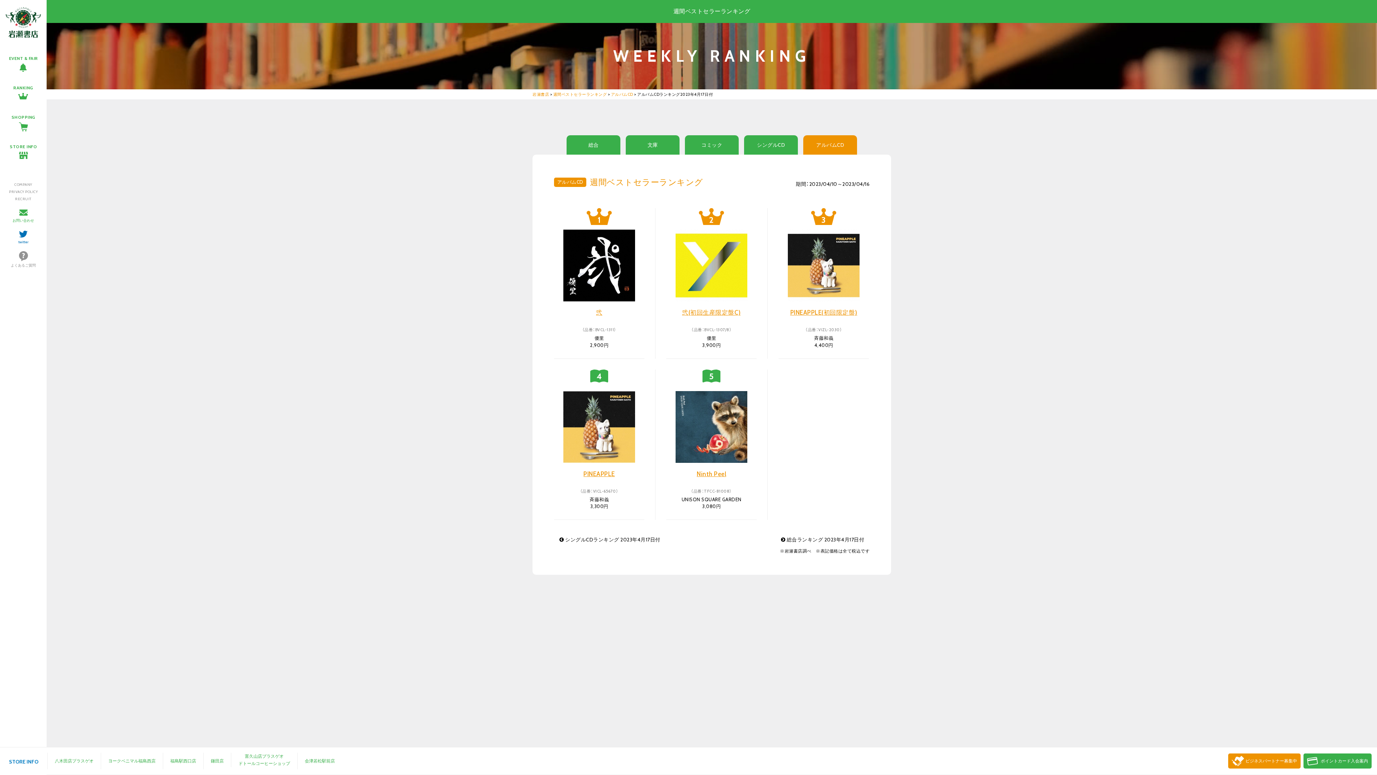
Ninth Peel (711, 474)
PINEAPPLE (599, 474)
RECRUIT (23, 199)
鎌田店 (217, 761)
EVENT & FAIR (23, 58)
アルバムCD (830, 145)
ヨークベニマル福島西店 (132, 761)
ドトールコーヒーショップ (264, 763)
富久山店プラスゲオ (264, 756)
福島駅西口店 (183, 761)
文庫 (653, 145)
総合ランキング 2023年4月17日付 (824, 539)
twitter (23, 242)
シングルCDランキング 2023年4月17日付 (612, 539)
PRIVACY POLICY (23, 191)
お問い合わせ (23, 220)
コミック (711, 145)
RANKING (23, 87)
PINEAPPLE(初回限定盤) (823, 312)
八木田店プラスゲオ (74, 761)
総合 (593, 145)
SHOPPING (23, 117)
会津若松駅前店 (320, 761)
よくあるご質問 (23, 265)
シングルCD (771, 145)
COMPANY (23, 184)
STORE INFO (23, 146)
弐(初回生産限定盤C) (711, 312)
